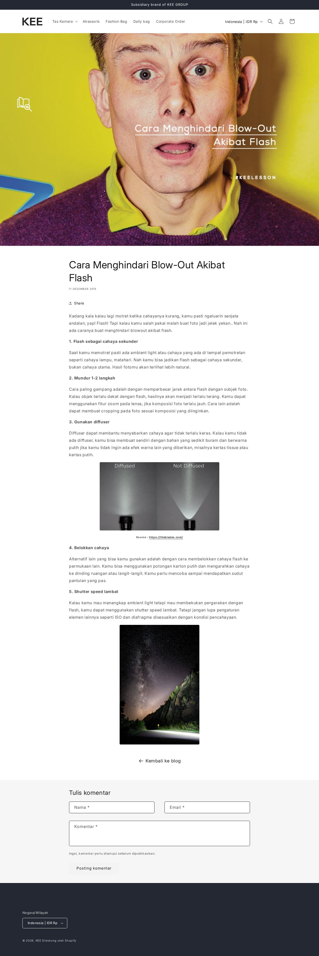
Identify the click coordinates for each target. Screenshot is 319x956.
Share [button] (79, 303)
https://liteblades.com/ (166, 537)
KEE (38, 940)
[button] (64, 21)
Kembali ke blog (163, 760)
